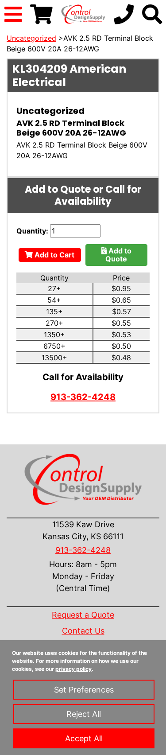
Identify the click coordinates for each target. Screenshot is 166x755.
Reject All (83, 714)
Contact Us (83, 630)
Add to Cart (53, 254)
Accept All (84, 738)
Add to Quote (118, 254)
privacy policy (73, 668)
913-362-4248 (83, 397)
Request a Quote (83, 614)
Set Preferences (84, 689)
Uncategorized (31, 38)
